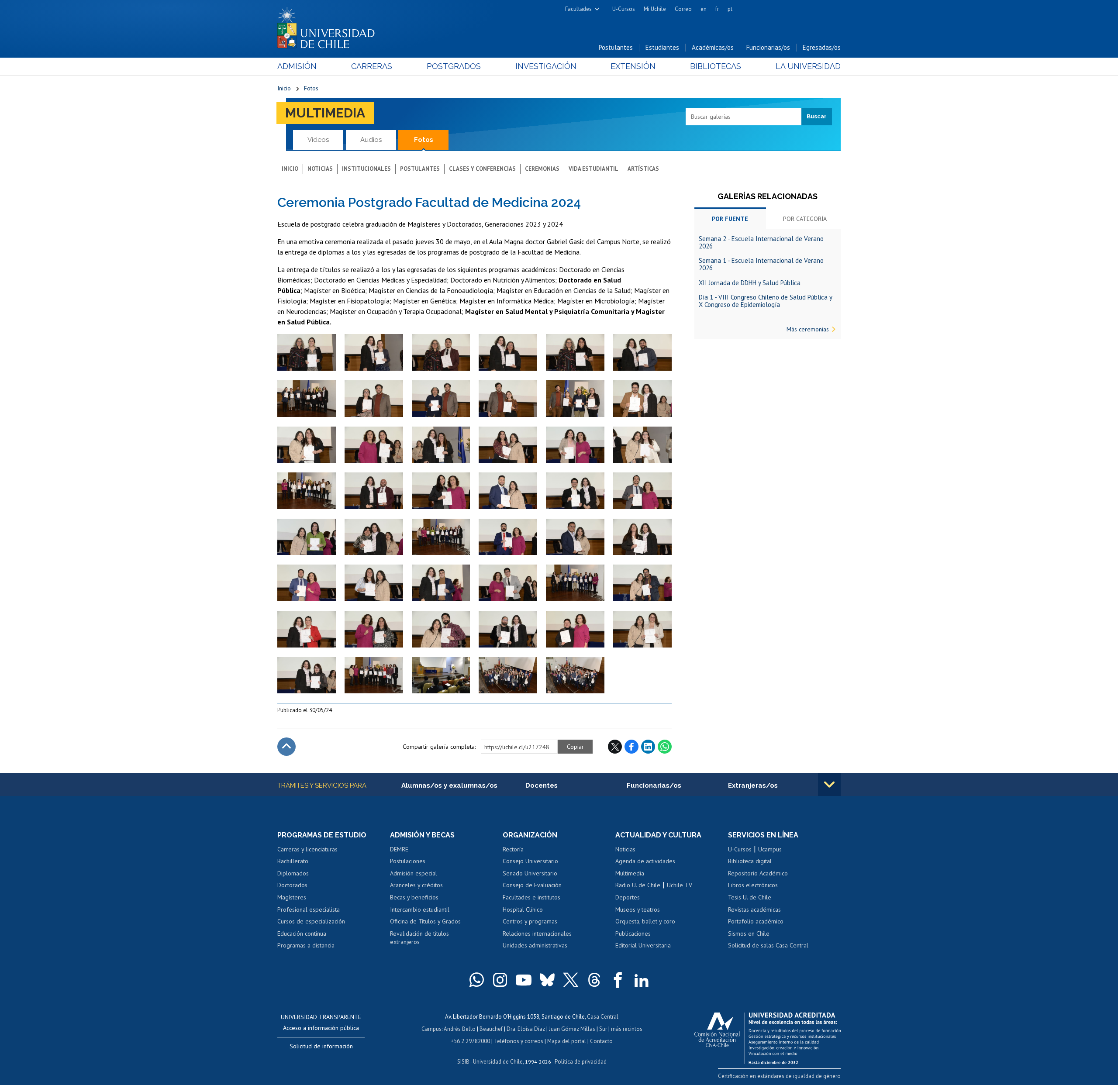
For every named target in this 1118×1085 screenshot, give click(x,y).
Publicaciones (633, 933)
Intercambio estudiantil (419, 909)
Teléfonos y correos (518, 1041)
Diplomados (293, 873)
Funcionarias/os (768, 47)
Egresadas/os (822, 47)
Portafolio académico (755, 921)
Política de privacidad (581, 1061)
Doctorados (292, 885)
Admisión (297, 66)
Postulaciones (407, 861)
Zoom (286, 338)
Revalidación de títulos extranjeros (419, 938)
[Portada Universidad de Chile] (329, 26)
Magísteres (291, 897)
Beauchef (491, 1029)
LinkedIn (648, 747)
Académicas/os (713, 47)
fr (717, 9)
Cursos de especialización (311, 921)
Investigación (545, 66)
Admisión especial (413, 873)
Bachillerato (292, 861)
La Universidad (808, 66)
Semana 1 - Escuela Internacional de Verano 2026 (761, 264)
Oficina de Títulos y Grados (425, 921)
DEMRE (399, 849)
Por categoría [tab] (805, 219)
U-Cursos (623, 9)
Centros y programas (530, 921)
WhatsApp (665, 747)
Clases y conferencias (482, 168)
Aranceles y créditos (416, 885)
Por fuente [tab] (730, 219)
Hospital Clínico (523, 909)
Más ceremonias (808, 329)
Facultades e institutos (531, 897)
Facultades (578, 9)
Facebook (631, 747)
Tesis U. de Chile (749, 897)
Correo (683, 9)
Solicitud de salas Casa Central (768, 945)
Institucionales (366, 168)
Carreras (371, 66)
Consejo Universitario (530, 861)
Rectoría (513, 849)
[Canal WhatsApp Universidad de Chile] (476, 980)
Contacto (601, 1041)
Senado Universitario (530, 873)
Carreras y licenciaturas (307, 849)
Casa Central (602, 1016)
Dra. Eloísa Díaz (526, 1029)
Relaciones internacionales (537, 933)
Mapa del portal (566, 1041)
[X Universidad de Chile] (571, 980)
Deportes (627, 897)
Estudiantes (662, 47)
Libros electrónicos (753, 885)
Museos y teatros (637, 909)
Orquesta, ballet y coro (645, 921)
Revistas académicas (754, 909)
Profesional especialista (308, 909)
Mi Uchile (655, 9)
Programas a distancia (306, 945)
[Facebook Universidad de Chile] (618, 980)
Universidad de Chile (498, 1061)
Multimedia (325, 113)
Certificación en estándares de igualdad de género (779, 1076)
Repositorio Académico (758, 873)
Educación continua (301, 933)
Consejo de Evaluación (532, 885)
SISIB (463, 1061)
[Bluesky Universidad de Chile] (547, 980)
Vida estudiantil (593, 168)
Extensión (633, 66)
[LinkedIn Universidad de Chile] (641, 980)
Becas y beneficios (414, 897)
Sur (603, 1029)
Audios (371, 140)
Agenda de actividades (645, 861)
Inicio (284, 88)
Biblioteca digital (750, 861)
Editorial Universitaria (643, 945)
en (703, 9)
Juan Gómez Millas (572, 1029)
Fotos (311, 88)
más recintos (626, 1029)
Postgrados (454, 66)
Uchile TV (679, 885)
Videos (318, 140)
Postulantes (616, 47)
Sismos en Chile (748, 933)
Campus (431, 1029)
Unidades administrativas (535, 945)
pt (730, 9)
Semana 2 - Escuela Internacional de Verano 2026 (761, 242)
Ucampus (770, 849)
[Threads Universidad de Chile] (594, 980)
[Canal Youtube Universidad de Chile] (524, 980)
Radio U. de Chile (637, 885)
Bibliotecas (715, 66)
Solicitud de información (321, 1046)
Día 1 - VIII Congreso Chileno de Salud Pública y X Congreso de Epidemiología (765, 301)
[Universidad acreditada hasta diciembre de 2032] (767, 1036)
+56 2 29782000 (470, 1041)
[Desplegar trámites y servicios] (829, 784)
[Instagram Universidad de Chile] (500, 980)
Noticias (320, 168)
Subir (286, 746)
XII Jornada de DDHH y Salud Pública (750, 283)
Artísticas (643, 168)
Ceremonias (542, 168)
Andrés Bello (460, 1029)
